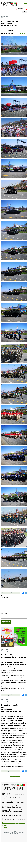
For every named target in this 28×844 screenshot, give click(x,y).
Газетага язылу (21, 8)
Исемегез (4, 613)
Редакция (4, 825)
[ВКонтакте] (23, 593)
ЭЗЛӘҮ (24, 11)
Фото (3, 17)
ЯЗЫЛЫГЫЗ (21, 34)
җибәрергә (6, 622)
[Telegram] (26, 593)
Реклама (4, 827)
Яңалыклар (4, 651)
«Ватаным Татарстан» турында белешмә (13, 823)
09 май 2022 (4, 16)
